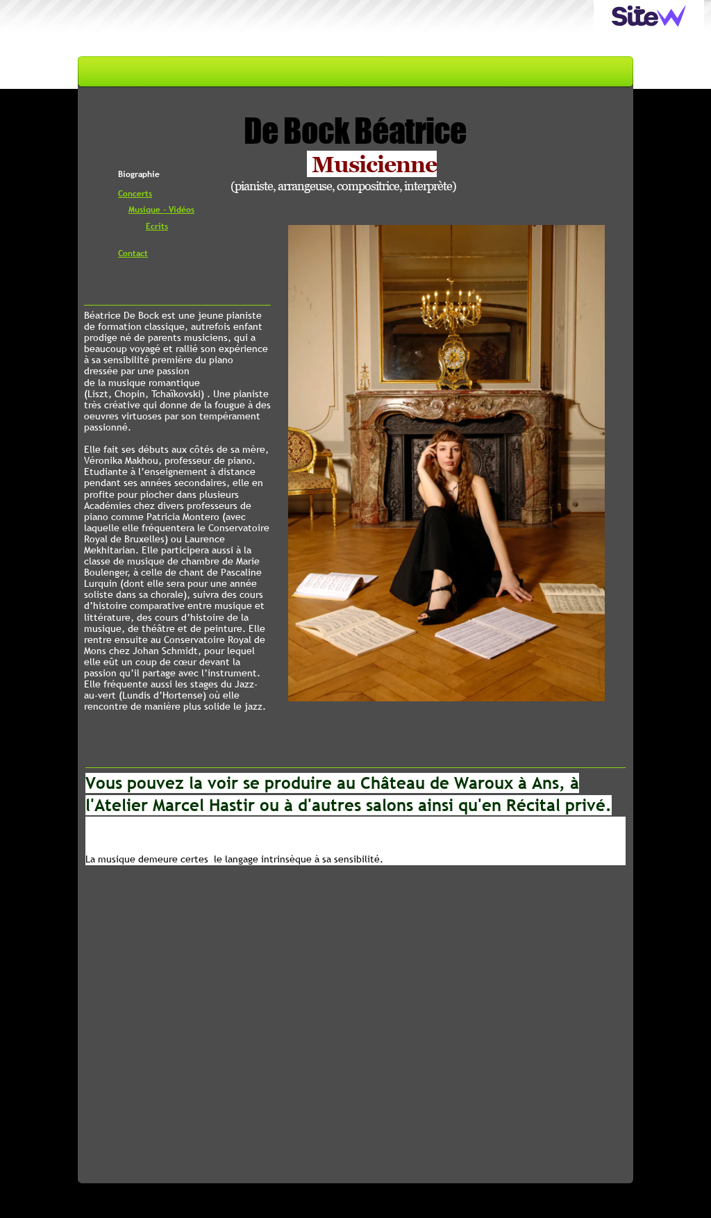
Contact (133, 253)
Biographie (139, 174)
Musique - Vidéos (161, 209)
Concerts (135, 193)
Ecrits (157, 226)
